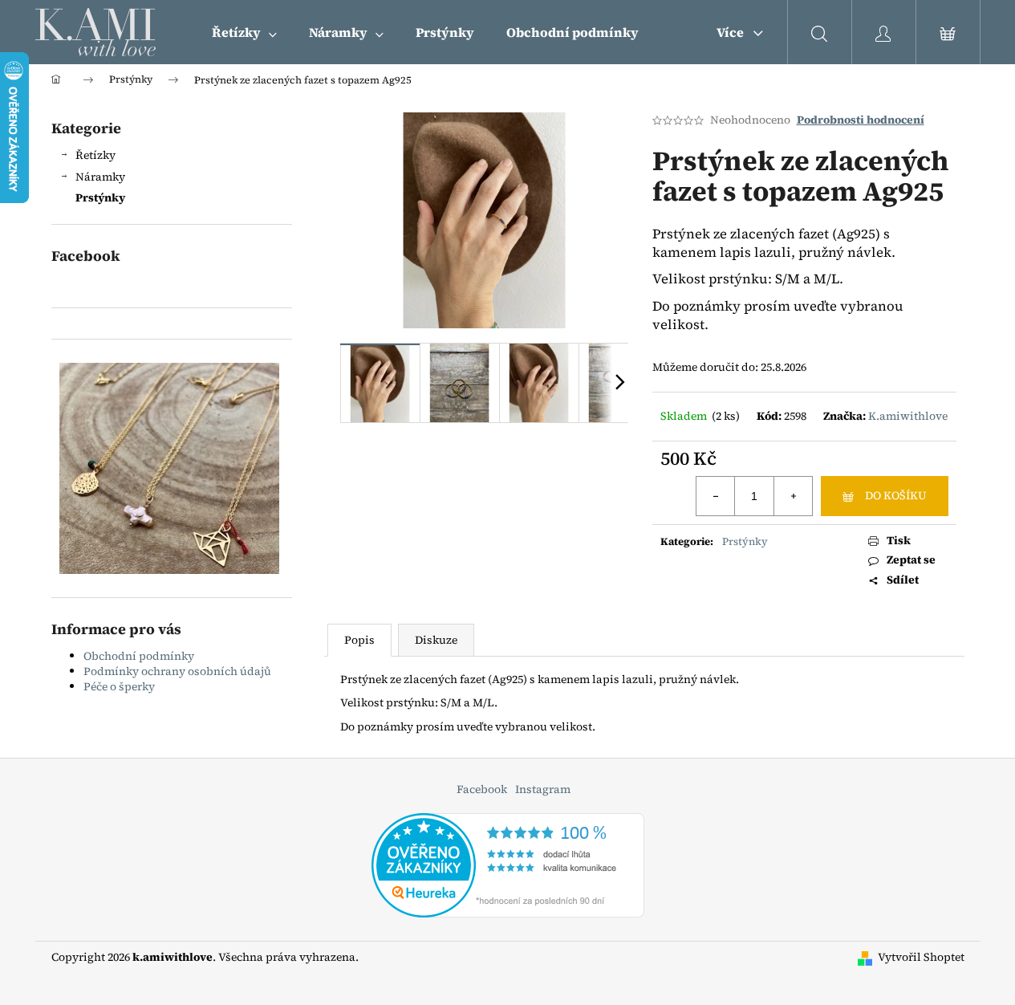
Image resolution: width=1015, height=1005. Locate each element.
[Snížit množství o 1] (715, 496)
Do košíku (896, 495)
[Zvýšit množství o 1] (792, 496)
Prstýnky (100, 197)
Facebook (482, 789)
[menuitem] (244, 32)
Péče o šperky (119, 686)
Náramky (100, 177)
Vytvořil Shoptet (921, 957)
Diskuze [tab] (436, 640)
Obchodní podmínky (138, 656)
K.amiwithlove (908, 416)
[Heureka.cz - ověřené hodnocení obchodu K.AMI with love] (507, 864)
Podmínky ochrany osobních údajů (177, 671)
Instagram (542, 789)
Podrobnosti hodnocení (860, 120)
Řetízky (95, 155)
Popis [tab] (359, 640)
